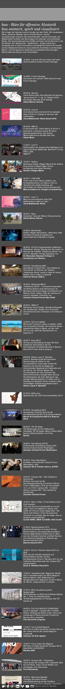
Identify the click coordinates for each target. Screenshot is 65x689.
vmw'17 (26, 153)
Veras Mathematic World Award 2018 (39, 118)
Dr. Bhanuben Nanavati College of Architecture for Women (38, 257)
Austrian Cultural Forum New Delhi (39, 297)
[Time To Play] (12, 326)
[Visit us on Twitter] (3, 686)
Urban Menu (28, 137)
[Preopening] (12, 613)
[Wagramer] (12, 577)
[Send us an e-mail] (32, 686)
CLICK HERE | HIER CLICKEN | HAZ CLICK (42, 519)
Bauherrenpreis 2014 (32, 542)
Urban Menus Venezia (33, 102)
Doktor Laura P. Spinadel (34, 385)
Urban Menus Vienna (32, 218)
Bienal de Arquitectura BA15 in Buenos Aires (41, 417)
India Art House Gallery (33, 276)
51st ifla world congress (34, 619)
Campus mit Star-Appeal (34, 636)
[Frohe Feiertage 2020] (12, 81)
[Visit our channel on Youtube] (27, 686)
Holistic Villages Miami (33, 170)
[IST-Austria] (12, 594)
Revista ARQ (29, 650)
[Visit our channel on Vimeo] (22, 686)
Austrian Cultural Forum (34, 494)
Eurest (26, 435)
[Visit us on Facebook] (8, 686)
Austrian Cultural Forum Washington (40, 450)
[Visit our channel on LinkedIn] (18, 686)
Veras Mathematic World (34, 203)
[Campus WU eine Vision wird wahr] (12, 64)
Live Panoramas (30, 669)
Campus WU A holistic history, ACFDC (40, 466)
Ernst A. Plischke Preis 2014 (35, 565)
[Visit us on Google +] (13, 686)
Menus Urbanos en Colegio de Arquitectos (42, 189)
